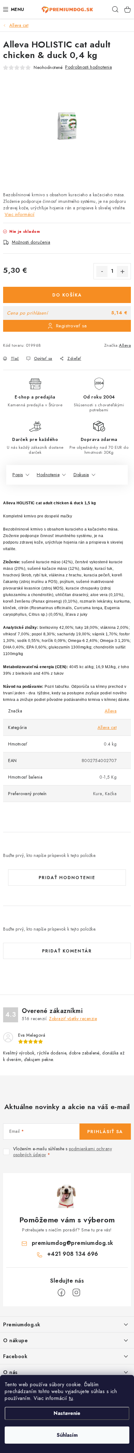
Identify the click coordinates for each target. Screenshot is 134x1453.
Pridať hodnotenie (67, 877)
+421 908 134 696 (72, 1254)
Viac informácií (20, 214)
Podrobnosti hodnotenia (88, 67)
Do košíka (67, 295)
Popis (17, 475)
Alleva (125, 345)
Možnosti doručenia (31, 242)
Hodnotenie (48, 475)
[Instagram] (76, 1292)
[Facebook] (61, 1292)
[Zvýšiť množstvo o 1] (122, 271)
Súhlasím (67, 1435)
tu (71, 1398)
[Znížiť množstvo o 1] (102, 271)
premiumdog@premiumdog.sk (72, 1243)
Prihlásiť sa (105, 1131)
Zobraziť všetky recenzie (73, 1018)
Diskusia (81, 475)
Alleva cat (107, 727)
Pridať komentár (67, 951)
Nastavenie (67, 1413)
